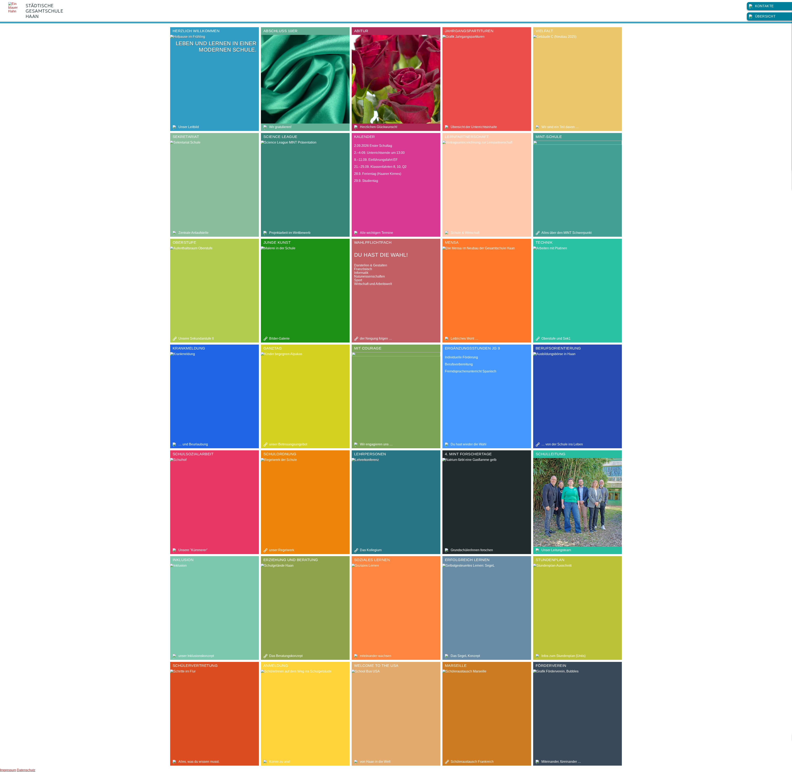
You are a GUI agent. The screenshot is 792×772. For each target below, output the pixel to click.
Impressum (8, 770)
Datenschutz (26, 770)
